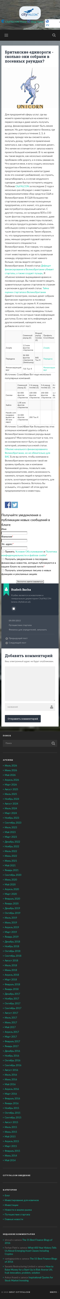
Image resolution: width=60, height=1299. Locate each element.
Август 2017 (11, 1013)
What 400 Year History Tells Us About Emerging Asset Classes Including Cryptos (30, 1251)
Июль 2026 (11, 765)
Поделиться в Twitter (15, 505)
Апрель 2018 (12, 975)
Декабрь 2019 (12, 908)
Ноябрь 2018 (12, 946)
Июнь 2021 (11, 861)
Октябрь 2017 (12, 1003)
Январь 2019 (12, 937)
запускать (42, 630)
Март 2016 (11, 1094)
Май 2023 (10, 832)
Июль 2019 (11, 918)
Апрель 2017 (12, 1032)
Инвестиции (11, 1205)
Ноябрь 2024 (12, 799)
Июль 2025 (11, 794)
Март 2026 (11, 785)
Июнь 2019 (11, 922)
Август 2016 (11, 1070)
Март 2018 (11, 979)
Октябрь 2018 (12, 951)
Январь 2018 (12, 989)
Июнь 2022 (11, 856)
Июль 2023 (11, 827)
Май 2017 (10, 1027)
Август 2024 (11, 804)
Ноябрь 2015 (12, 1108)
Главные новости (14, 1219)
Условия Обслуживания (29, 552)
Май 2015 (10, 1136)
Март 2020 (11, 894)
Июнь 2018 (11, 970)
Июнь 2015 (11, 1132)
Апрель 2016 (12, 1089)
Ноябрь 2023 (12, 818)
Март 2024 (11, 813)
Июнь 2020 (11, 880)
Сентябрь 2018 (13, 956)
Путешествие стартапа (20, 625)
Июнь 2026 (11, 770)
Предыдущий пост (18, 638)
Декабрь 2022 (12, 842)
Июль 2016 (11, 1075)
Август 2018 (11, 960)
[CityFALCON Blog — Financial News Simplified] (30, 13)
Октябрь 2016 (12, 1060)
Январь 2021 (12, 870)
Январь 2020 (12, 903)
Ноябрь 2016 (12, 1056)
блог (7, 1195)
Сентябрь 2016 (13, 1065)
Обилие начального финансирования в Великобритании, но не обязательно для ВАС (27, 453)
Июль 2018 (11, 965)
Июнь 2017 (11, 1022)
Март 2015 (11, 1146)
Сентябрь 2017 (13, 1008)
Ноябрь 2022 (12, 846)
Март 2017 (11, 1037)
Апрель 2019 (12, 927)
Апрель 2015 (12, 1141)
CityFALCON (22, 186)
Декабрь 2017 (12, 994)
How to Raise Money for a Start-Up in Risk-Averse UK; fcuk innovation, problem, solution (29, 1269)
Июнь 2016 (11, 1079)
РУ (47, 25)
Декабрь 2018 (12, 942)
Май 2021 (10, 865)
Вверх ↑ (54, 1292)
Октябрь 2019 (12, 913)
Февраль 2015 (12, 1151)
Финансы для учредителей (22, 630)
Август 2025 (11, 789)
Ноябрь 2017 (12, 998)
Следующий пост (17, 643)
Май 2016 (10, 1084)
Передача (47, 359)
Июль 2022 (11, 851)
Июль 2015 (11, 1127)
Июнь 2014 (11, 1155)
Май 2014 (10, 1160)
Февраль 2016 (12, 1098)
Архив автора (13, 608)
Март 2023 (11, 837)
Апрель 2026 (12, 780)
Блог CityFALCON (19, 1292)
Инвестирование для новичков (22, 1200)
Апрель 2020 (12, 889)
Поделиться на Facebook (8, 505)
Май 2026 (10, 775)
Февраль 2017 (12, 1041)
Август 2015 (11, 1122)
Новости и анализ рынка (18, 1210)
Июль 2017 (11, 1018)
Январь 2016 (12, 1103)
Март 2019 (11, 932)
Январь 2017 (12, 1046)
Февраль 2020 (12, 899)
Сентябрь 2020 (13, 875)
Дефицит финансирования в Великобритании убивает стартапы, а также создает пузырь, (29, 269)
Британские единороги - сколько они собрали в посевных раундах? (29, 56)
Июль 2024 (11, 808)
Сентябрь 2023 (13, 823)
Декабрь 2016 (12, 1051)
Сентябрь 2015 (13, 1117)
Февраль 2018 (12, 984)
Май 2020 (10, 884)
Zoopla (46, 348)
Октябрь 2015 (12, 1113)
